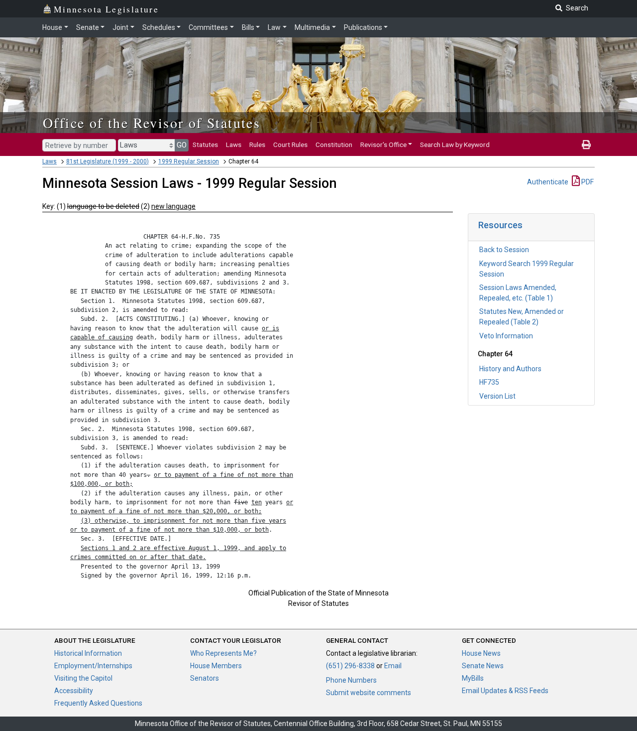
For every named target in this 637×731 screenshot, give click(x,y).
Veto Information (506, 336)
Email (393, 666)
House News (481, 653)
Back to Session (504, 250)
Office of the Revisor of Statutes (151, 122)
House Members (216, 666)
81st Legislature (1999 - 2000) (107, 161)
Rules (257, 144)
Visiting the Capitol (83, 678)
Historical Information (88, 653)
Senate (87, 27)
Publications (363, 27)
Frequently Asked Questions (98, 703)
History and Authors (510, 369)
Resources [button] (500, 225)
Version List (497, 396)
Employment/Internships (93, 666)
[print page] (586, 144)
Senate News (483, 666)
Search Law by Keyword (455, 144)
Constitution (334, 144)
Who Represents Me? (223, 653)
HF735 (489, 382)
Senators (204, 678)
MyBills (473, 678)
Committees (208, 27)
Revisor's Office (383, 144)
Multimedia (312, 27)
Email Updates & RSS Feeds (505, 691)
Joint (120, 27)
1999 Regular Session (188, 161)
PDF (587, 182)
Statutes (205, 144)
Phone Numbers (351, 680)
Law (274, 27)
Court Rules (290, 144)
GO (182, 145)
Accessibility (73, 691)
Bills (248, 27)
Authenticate (547, 182)
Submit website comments (368, 693)
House (52, 27)
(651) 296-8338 (350, 666)
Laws (233, 144)
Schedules (158, 27)
